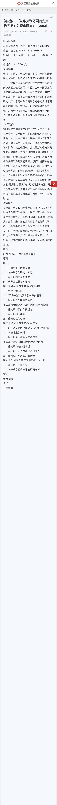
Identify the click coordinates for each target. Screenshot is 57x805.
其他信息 (15, 10)
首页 (6, 10)
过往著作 (26, 10)
